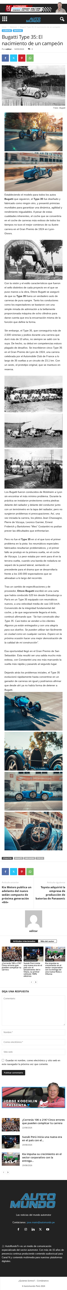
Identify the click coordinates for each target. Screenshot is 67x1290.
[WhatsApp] (30, 58)
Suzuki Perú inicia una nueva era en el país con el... (42, 1138)
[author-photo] (33, 919)
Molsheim (29, 858)
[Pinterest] (21, 58)
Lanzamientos (30, 960)
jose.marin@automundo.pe (41, 1222)
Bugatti (18, 858)
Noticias (18, 30)
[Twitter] (13, 58)
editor (9, 49)
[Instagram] (26, 1229)
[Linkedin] (34, 1229)
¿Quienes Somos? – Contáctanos (34, 1280)
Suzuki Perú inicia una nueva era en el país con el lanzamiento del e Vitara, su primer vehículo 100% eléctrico (33, 969)
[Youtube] (48, 1229)
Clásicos (13, 27)
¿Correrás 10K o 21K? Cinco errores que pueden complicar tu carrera (11, 966)
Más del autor (47, 941)
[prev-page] (31, 982)
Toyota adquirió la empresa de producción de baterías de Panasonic (50, 892)
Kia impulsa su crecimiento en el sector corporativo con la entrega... (42, 1157)
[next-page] (36, 982)
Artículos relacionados (24, 941)
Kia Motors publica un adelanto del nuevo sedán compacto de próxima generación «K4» (16, 894)
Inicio (4, 27)
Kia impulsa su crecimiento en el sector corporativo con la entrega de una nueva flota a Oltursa (54, 968)
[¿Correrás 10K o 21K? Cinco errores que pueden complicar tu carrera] (12, 954)
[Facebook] (5, 58)
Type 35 (40, 858)
